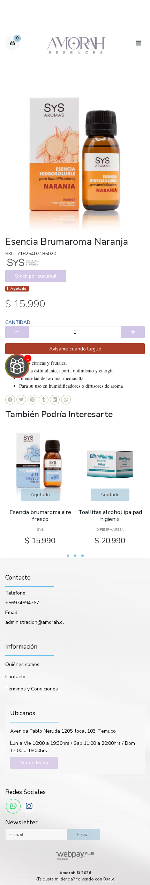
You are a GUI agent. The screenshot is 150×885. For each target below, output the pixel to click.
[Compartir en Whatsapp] (66, 399)
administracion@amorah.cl (34, 622)
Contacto (15, 676)
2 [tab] (75, 555)
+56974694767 (22, 602)
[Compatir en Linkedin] (55, 399)
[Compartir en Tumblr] (43, 399)
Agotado (40, 494)
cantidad (17, 322)
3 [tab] (82, 555)
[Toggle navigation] (138, 43)
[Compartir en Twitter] (21, 399)
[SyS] (22, 262)
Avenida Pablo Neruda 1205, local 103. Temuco (63, 731)
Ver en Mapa (34, 762)
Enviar (83, 834)
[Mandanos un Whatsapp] (13, 806)
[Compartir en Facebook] (10, 399)
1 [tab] (68, 555)
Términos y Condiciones (31, 689)
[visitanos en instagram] (29, 806)
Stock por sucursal (36, 276)
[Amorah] (76, 43)
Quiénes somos (22, 664)
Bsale (108, 879)
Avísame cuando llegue (75, 349)
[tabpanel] (40, 486)
